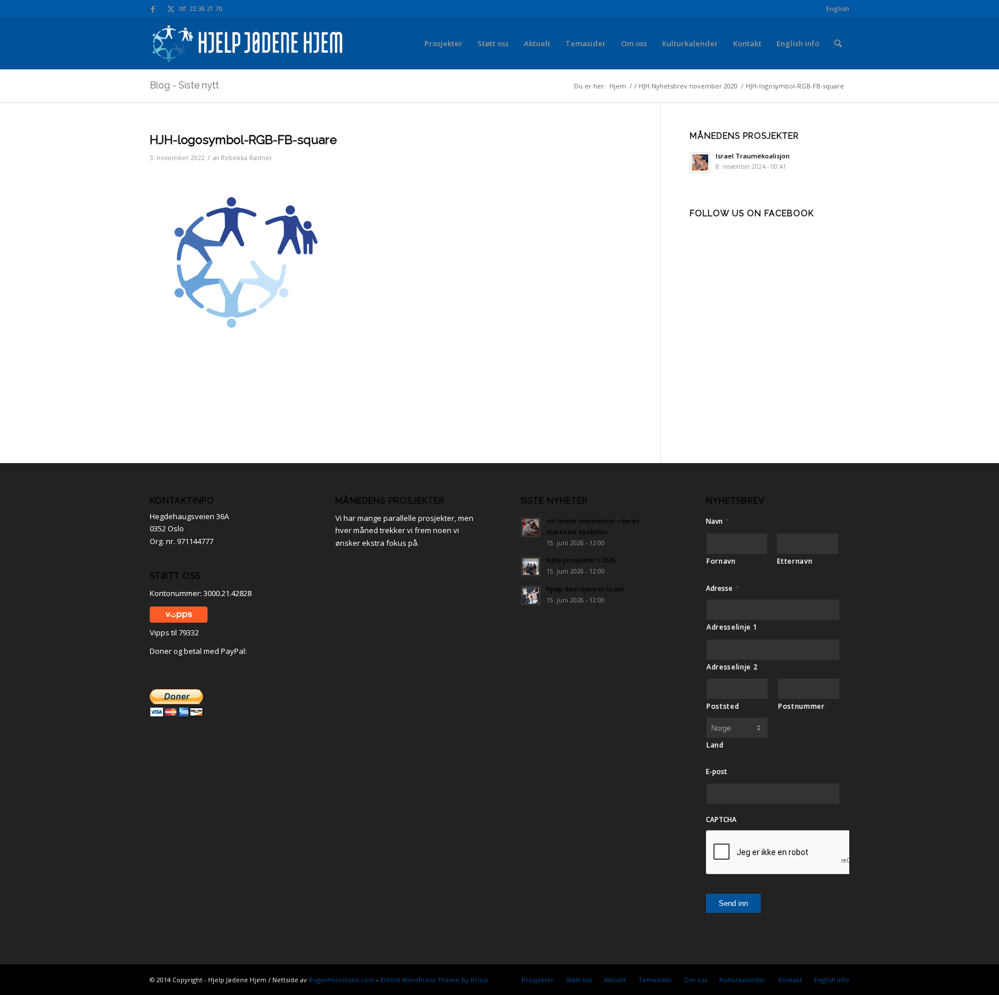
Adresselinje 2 (731, 667)
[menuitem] (834, 9)
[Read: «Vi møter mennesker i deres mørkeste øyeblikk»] (530, 527)
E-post (716, 771)
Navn (717, 521)
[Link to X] (170, 8)
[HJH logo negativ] (248, 43)
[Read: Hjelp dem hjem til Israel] (530, 595)
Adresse (722, 588)
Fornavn (721, 561)
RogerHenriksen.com (342, 979)
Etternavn (794, 561)
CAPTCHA (721, 819)
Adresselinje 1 (731, 627)
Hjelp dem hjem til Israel (585, 589)
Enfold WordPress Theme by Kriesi (434, 979)
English (837, 8)
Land (715, 745)
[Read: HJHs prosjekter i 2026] (530, 566)
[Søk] (838, 43)
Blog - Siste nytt (184, 85)
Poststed (722, 706)
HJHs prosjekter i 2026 (580, 560)
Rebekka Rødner (246, 158)
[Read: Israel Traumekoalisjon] (700, 162)
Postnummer (801, 706)
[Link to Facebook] (153, 8)
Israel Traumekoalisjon (753, 155)
